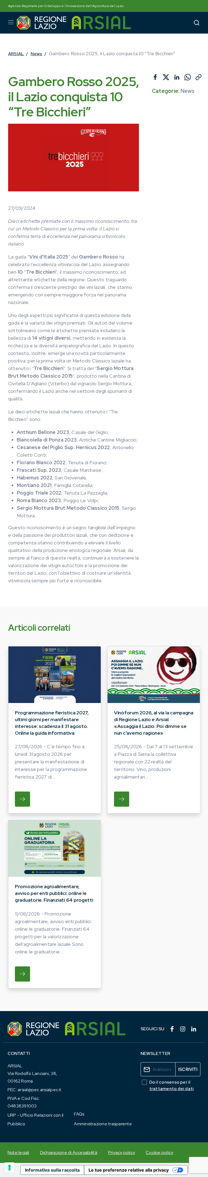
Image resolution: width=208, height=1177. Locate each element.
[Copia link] (198, 77)
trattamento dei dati (171, 1088)
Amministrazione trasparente (103, 1124)
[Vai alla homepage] (41, 23)
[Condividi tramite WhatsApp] (187, 77)
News (36, 54)
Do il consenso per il (171, 1085)
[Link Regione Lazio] (34, 1029)
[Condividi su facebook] (155, 77)
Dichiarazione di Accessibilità (68, 1152)
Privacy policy (121, 1152)
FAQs (79, 1114)
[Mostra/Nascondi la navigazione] (11, 22)
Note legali (18, 1152)
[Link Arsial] (95, 1029)
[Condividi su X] (166, 77)
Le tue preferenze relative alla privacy (129, 1170)
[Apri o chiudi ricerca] (196, 22)
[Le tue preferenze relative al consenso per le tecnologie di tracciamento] (9, 1167)
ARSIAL (16, 54)
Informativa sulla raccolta (52, 1170)
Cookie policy (159, 1152)
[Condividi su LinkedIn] (177, 77)
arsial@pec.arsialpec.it (39, 1090)
